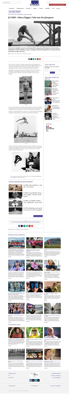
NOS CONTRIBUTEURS (57, 377)
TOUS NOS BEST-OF (34, 385)
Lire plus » (10, 256)
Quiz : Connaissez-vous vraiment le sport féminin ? (15, 361)
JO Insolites (22, 229)
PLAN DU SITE (10, 377)
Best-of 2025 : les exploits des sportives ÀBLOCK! (51, 294)
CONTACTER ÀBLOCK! (56, 373)
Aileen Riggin (29, 14)
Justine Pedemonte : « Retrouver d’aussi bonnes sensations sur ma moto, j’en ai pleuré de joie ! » (16, 340)
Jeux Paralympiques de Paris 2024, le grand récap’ (51, 340)
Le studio (58, 8)
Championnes (12, 229)
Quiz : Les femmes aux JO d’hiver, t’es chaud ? (34, 293)
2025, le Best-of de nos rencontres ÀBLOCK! (33, 315)
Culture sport (14, 14)
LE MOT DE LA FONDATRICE (56, 375)
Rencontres (28, 8)
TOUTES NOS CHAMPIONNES (55, 385)
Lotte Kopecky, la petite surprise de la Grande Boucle (34, 340)
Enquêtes (35, 8)
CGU (9, 375)
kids (24, 229)
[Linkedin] (36, 380)
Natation (25, 14)
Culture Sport (11, 8)
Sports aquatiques (20, 14)
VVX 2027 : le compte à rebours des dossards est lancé (52, 250)
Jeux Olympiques (17, 229)
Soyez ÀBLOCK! (50, 64)
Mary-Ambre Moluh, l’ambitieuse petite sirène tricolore (55, 83)
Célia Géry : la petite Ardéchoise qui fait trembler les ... (56, 100)
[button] (29, 59)
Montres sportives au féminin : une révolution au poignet (52, 315)
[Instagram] (33, 380)
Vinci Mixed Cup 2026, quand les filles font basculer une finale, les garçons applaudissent (16, 250)
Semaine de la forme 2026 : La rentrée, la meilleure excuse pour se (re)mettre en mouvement (33, 250)
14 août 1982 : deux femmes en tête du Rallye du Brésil (34, 361)
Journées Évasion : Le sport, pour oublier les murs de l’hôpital (52, 272)
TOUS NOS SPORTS (11, 385)
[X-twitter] (38, 380)
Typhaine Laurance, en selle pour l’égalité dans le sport (56, 116)
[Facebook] (30, 380)
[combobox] (11, 3)
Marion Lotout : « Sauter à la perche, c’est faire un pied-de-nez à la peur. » (52, 361)
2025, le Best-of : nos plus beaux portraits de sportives (15, 315)
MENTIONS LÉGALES (12, 373)
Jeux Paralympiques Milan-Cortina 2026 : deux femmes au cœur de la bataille (16, 294)
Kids (53, 8)
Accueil (9, 14)
